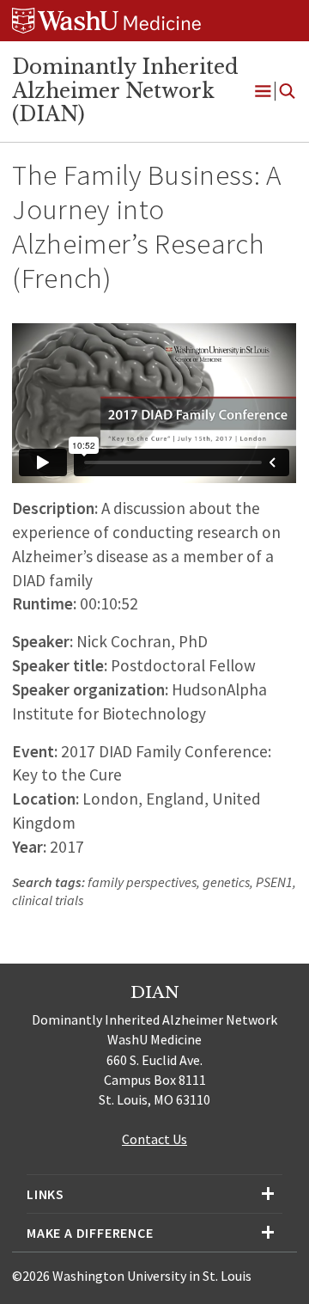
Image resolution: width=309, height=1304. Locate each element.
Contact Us (154, 1139)
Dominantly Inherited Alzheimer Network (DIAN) (125, 90)
